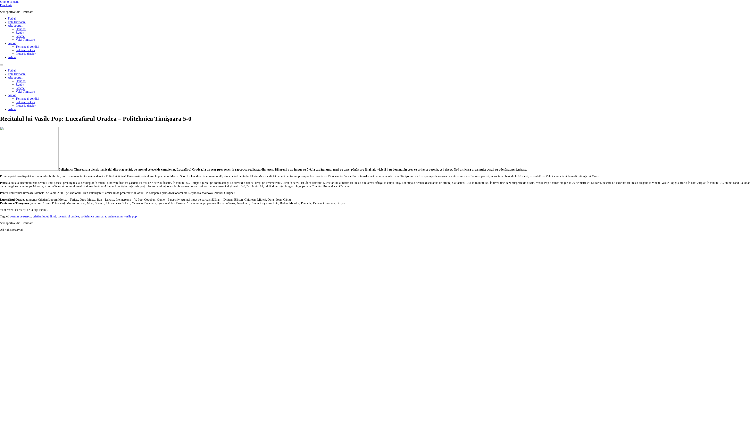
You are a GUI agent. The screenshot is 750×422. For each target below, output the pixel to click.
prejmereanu (115, 216)
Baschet (20, 36)
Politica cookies (25, 50)
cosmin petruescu (20, 216)
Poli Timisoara (17, 22)
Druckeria (6, 5)
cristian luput (41, 216)
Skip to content (9, 1)
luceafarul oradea (68, 216)
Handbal (21, 29)
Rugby (20, 32)
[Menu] (1, 64)
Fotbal (12, 18)
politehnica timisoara (93, 216)
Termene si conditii (27, 46)
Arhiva (12, 57)
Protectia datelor (26, 53)
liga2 (53, 216)
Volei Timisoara (25, 39)
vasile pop (130, 216)
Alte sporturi (15, 25)
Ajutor (12, 43)
